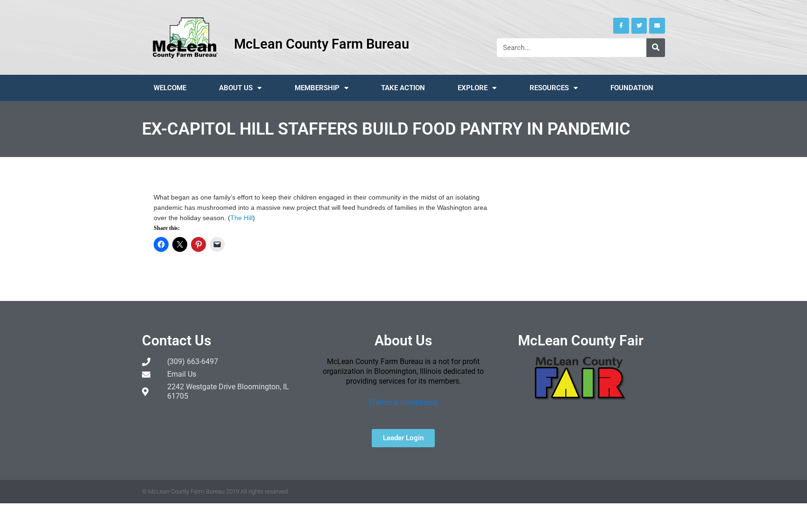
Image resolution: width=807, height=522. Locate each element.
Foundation (631, 88)
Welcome (170, 88)
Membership (317, 88)
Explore (473, 88)
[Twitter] (639, 26)
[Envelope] (657, 26)
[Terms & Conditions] (403, 402)
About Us (236, 88)
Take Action (403, 88)
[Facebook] (621, 26)
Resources (549, 88)
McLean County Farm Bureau (321, 44)
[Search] (655, 47)
